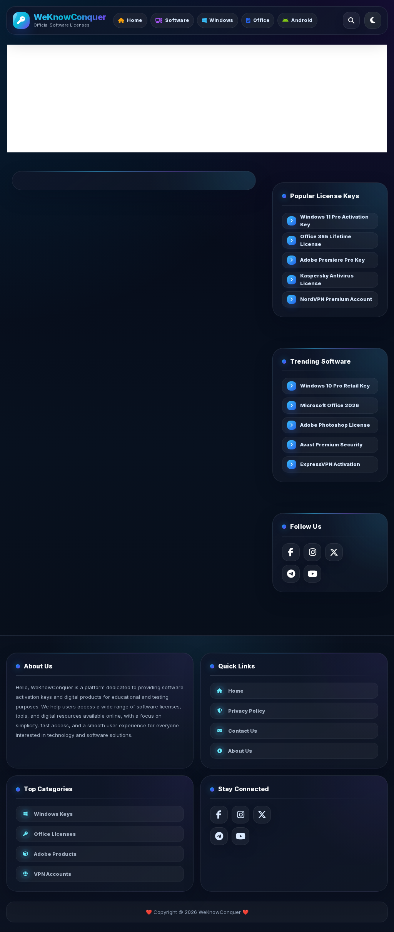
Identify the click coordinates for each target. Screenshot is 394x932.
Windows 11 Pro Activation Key (334, 220)
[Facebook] (291, 552)
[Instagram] (312, 552)
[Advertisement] (197, 98)
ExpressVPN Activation (330, 464)
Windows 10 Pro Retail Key (335, 385)
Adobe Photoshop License (335, 425)
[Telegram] (291, 574)
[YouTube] (312, 574)
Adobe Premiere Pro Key (332, 260)
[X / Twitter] (334, 552)
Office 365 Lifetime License (325, 240)
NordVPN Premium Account (336, 299)
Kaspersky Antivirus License (327, 279)
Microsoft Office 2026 (329, 405)
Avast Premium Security (331, 444)
